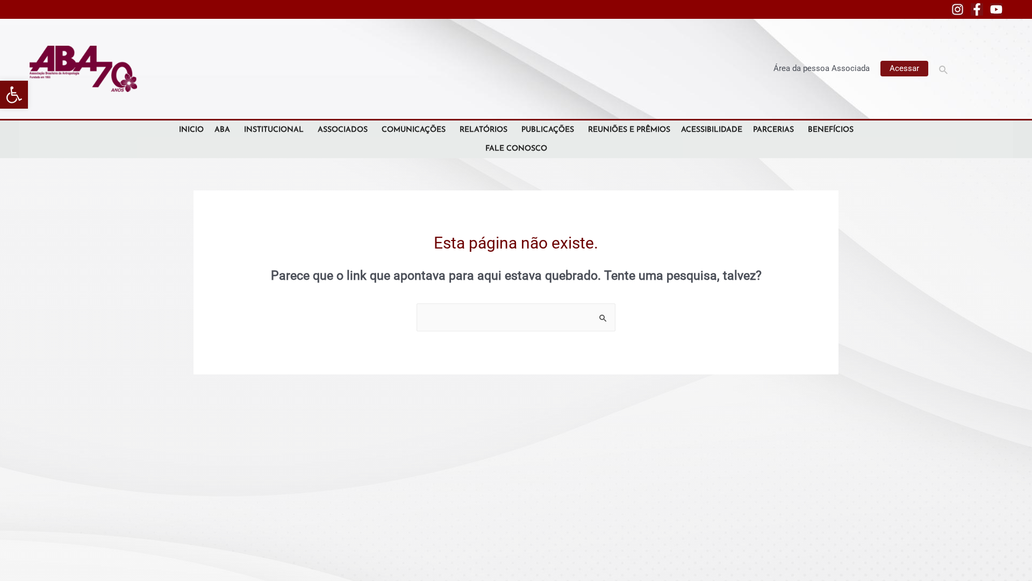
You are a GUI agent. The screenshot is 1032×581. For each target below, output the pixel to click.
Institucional (274, 130)
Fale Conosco (516, 149)
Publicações (547, 130)
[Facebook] (977, 9)
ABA (222, 130)
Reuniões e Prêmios (629, 130)
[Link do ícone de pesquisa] (944, 68)
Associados (343, 130)
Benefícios (831, 130)
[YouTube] (996, 9)
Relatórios (483, 130)
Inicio (191, 130)
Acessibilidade (711, 130)
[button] (14, 95)
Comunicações (414, 130)
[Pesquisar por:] (516, 317)
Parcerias (773, 130)
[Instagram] (957, 9)
